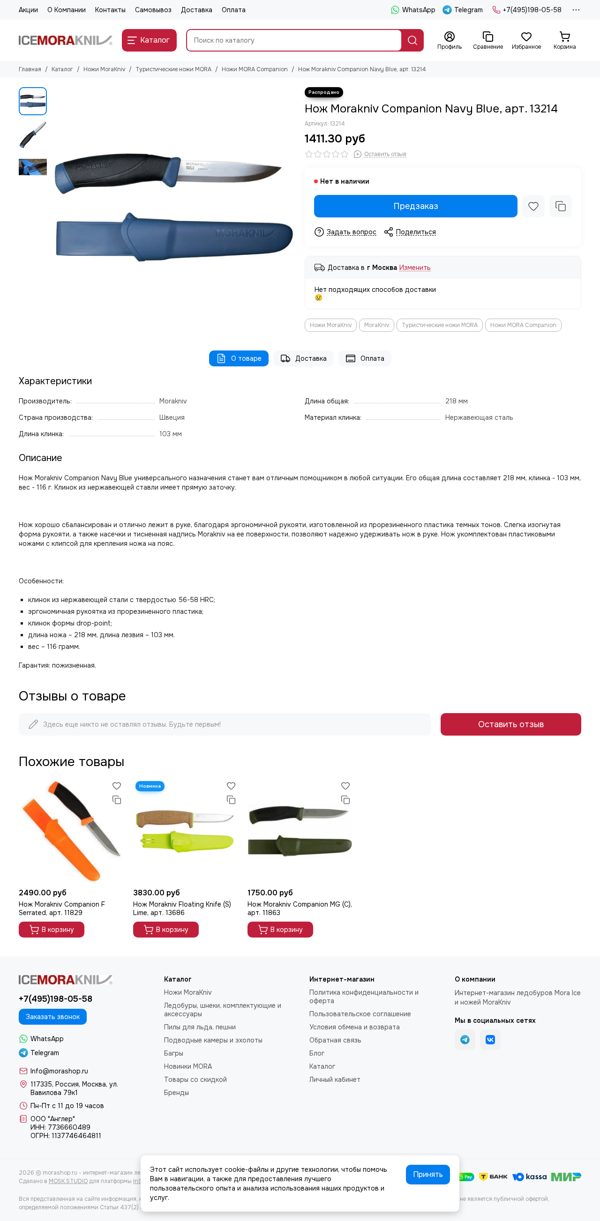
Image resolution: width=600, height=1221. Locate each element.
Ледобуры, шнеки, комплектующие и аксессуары (222, 1009)
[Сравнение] (560, 206)
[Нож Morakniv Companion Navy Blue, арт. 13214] (173, 209)
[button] (56, 209)
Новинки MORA (188, 1066)
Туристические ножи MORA (173, 69)
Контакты (110, 10)
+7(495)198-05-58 (532, 10)
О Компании (66, 10)
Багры (173, 1053)
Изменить (415, 267)
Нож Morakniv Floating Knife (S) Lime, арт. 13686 (182, 908)
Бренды (176, 1092)
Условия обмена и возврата (354, 1027)
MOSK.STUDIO (68, 1181)
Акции (28, 10)
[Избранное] (533, 206)
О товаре (246, 358)
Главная (30, 69)
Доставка (196, 10)
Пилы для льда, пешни (200, 1027)
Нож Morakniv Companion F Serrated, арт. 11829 (62, 908)
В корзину (58, 929)
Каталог (62, 69)
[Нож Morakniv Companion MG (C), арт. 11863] (300, 831)
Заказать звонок (53, 1017)
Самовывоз (153, 10)
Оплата (234, 10)
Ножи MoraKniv (104, 69)
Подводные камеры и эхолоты (213, 1040)
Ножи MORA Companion (255, 69)
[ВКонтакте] (490, 1039)
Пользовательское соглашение (360, 1014)
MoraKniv (376, 325)
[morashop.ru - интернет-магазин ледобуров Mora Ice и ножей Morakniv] (65, 40)
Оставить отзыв (511, 724)
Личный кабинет (334, 1079)
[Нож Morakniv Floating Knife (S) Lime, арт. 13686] (185, 831)
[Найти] (412, 40)
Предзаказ (415, 206)
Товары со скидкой (195, 1079)
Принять (428, 1174)
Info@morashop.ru (59, 1071)
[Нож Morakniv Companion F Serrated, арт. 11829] (71, 831)
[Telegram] (465, 1039)
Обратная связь (335, 1040)
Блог (316, 1053)
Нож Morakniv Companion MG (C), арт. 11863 (300, 908)
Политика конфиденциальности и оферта (364, 996)
